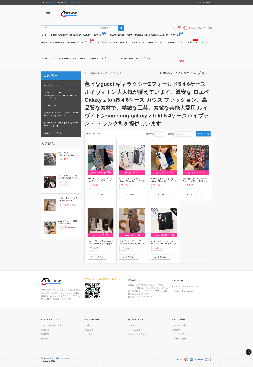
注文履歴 (176, 330)
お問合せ (89, 325)
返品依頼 (89, 330)
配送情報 (45, 334)
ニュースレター (179, 338)
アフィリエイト (135, 330)
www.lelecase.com (60, 358)
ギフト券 (132, 325)
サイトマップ (91, 334)
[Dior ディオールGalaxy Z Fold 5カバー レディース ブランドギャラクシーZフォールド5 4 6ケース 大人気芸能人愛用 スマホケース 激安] (164, 221)
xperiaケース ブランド (54, 133)
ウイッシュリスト (180, 334)
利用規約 (45, 338)
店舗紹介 (45, 330)
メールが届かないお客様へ (53, 325)
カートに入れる (97, 194)
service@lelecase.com (74, 2)
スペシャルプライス (137, 334)
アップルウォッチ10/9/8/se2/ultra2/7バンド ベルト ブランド (61, 114)
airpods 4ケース (51, 85)
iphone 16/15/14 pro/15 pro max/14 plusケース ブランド (61, 124)
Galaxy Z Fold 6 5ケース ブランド (106, 73)
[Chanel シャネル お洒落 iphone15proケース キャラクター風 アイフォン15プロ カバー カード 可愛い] (50, 182)
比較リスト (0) (203, 133)
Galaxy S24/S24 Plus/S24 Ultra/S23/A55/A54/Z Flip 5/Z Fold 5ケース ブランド (61, 95)
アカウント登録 (205, 28)
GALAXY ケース (51, 105)
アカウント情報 (179, 325)
